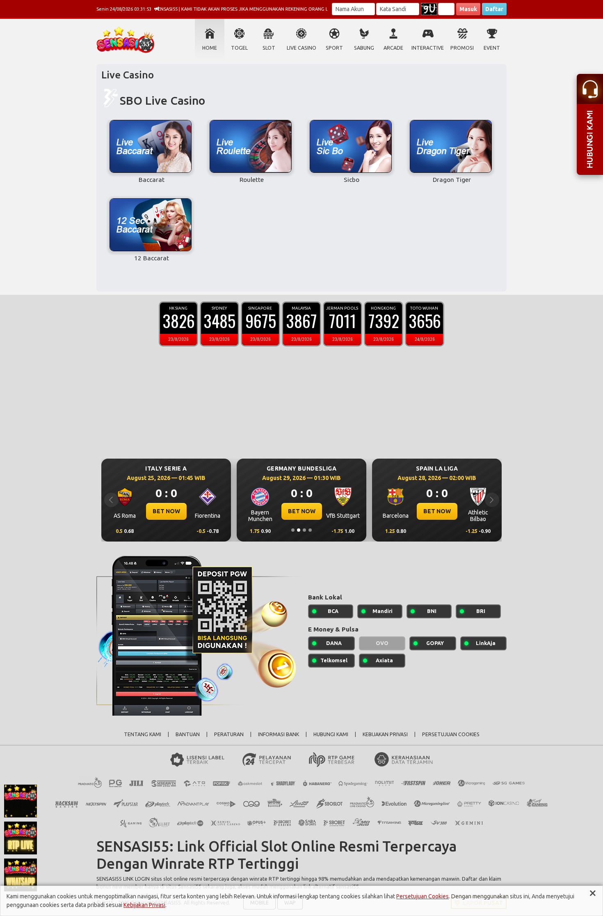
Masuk (468, 9)
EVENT (492, 48)
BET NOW (166, 511)
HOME (209, 48)
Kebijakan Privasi (144, 905)
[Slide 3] (304, 530)
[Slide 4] (310, 530)
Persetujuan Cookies (422, 896)
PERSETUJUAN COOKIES (451, 734)
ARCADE (393, 48)
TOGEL (239, 48)
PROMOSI (462, 48)
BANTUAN (188, 734)
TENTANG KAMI (142, 734)
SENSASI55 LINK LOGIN (123, 879)
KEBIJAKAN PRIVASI (385, 734)
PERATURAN (229, 734)
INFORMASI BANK (278, 734)
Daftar (494, 9)
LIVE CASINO (301, 48)
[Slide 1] (293, 530)
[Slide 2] (298, 530)
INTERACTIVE (427, 48)
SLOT (269, 48)
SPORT (334, 48)
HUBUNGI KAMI (330, 734)
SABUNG (364, 48)
